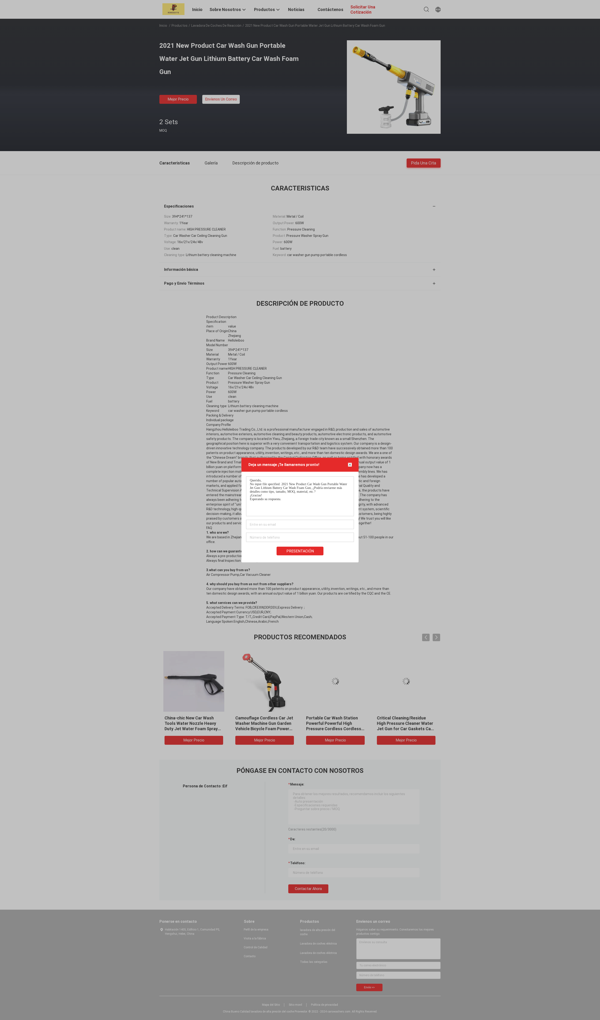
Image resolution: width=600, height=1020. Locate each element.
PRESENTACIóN (300, 551)
